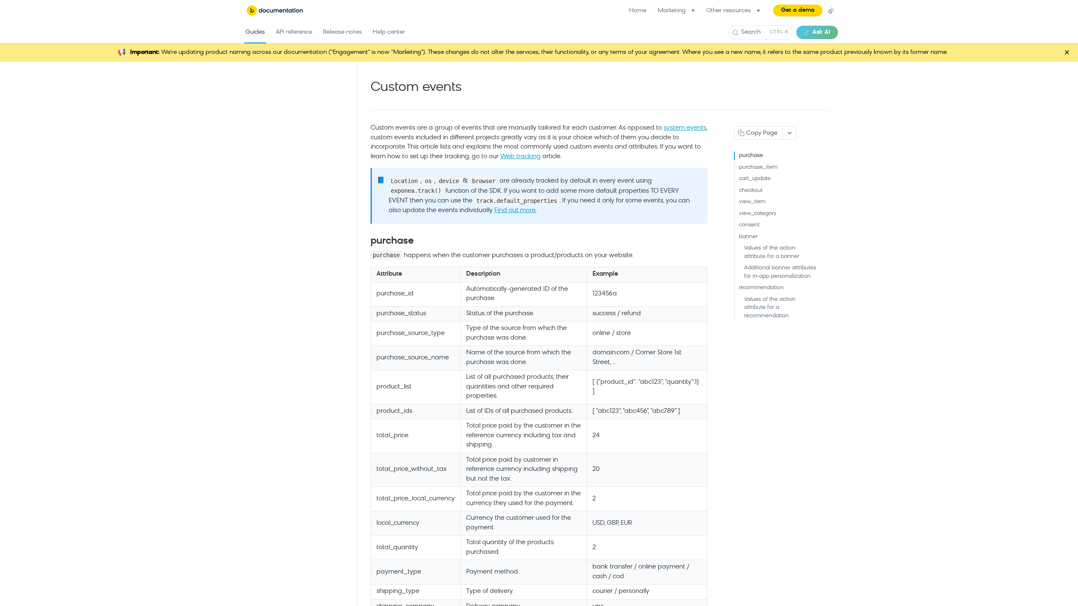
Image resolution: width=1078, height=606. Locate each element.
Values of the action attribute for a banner (771, 252)
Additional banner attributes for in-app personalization (780, 272)
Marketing (672, 11)
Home (637, 11)
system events (685, 128)
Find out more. (515, 210)
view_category (757, 213)
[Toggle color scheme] (831, 10)
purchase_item (758, 167)
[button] (797, 10)
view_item (752, 202)
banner (748, 236)
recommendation (761, 287)
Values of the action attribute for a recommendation (769, 308)
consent (749, 225)
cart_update (755, 178)
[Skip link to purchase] (364, 242)
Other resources (728, 11)
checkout (751, 190)
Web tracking (520, 157)
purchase (751, 155)
